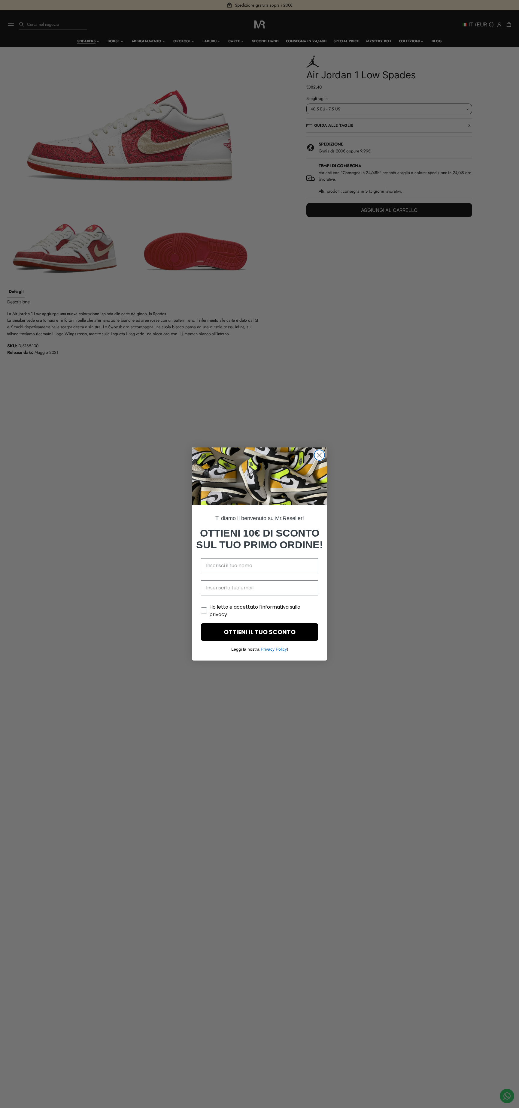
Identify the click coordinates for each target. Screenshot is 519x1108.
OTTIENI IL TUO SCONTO (260, 632)
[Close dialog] (319, 455)
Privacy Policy (274, 649)
